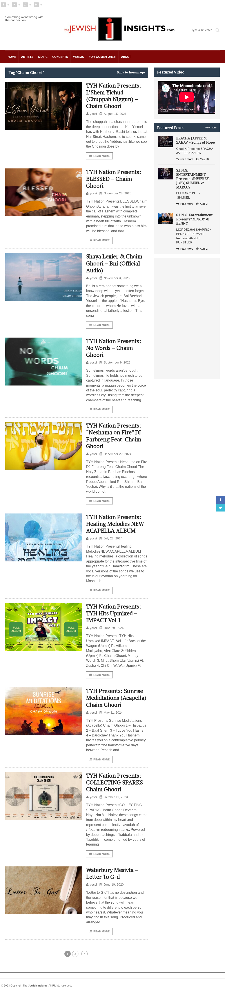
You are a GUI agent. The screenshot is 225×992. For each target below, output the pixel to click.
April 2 (204, 248)
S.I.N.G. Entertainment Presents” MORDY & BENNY (194, 219)
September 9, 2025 (117, 362)
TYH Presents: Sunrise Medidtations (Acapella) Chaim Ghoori (116, 697)
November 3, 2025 (117, 278)
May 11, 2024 (113, 712)
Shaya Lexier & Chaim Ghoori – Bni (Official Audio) (114, 263)
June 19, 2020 (114, 884)
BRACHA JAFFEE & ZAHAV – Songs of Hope (195, 140)
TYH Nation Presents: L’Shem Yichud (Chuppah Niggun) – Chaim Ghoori (113, 96)
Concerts (60, 56)
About (126, 56)
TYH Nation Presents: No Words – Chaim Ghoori (113, 347)
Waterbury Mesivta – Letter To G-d (112, 873)
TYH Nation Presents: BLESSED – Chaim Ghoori (113, 178)
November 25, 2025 (117, 193)
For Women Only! (102, 56)
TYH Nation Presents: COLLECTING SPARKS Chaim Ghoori (114, 782)
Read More (101, 155)
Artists (27, 56)
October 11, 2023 (116, 797)
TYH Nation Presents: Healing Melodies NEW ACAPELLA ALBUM (115, 523)
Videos (78, 56)
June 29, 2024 (114, 628)
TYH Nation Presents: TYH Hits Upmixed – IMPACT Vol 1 (113, 613)
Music (42, 56)
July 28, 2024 (113, 538)
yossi (93, 113)
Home (12, 56)
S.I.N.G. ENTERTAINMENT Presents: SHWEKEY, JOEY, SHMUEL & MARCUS (193, 179)
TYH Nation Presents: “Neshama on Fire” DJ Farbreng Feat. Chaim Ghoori (113, 436)
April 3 (204, 204)
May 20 (204, 159)
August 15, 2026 (115, 113)
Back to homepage (131, 72)
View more (210, 127)
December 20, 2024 (117, 454)
